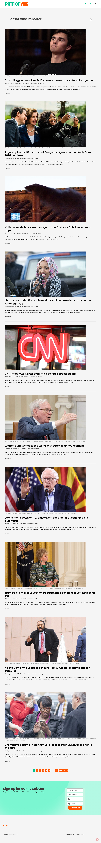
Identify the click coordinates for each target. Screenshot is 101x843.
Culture (7, 83)
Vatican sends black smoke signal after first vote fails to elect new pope (48, 229)
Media (6, 376)
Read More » (8, 93)
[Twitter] (7, 825)
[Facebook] (3, 825)
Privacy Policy (80, 834)
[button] (34, 4)
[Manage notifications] (97, 839)
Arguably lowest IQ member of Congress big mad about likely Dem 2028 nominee (48, 153)
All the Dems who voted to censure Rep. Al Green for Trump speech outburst (47, 669)
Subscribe (75, 807)
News (6, 233)
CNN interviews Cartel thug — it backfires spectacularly (40, 373)
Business (7, 448)
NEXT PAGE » (63, 770)
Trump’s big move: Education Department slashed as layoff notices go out (50, 594)
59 (56, 770)
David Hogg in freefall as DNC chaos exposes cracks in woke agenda (49, 80)
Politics (12, 83)
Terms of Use (70, 834)
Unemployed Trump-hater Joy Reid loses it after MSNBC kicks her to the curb (48, 746)
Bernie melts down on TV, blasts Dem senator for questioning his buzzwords (46, 519)
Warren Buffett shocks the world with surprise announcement (44, 445)
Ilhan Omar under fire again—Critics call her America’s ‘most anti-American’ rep (48, 302)
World (10, 233)
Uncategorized (9, 674)
